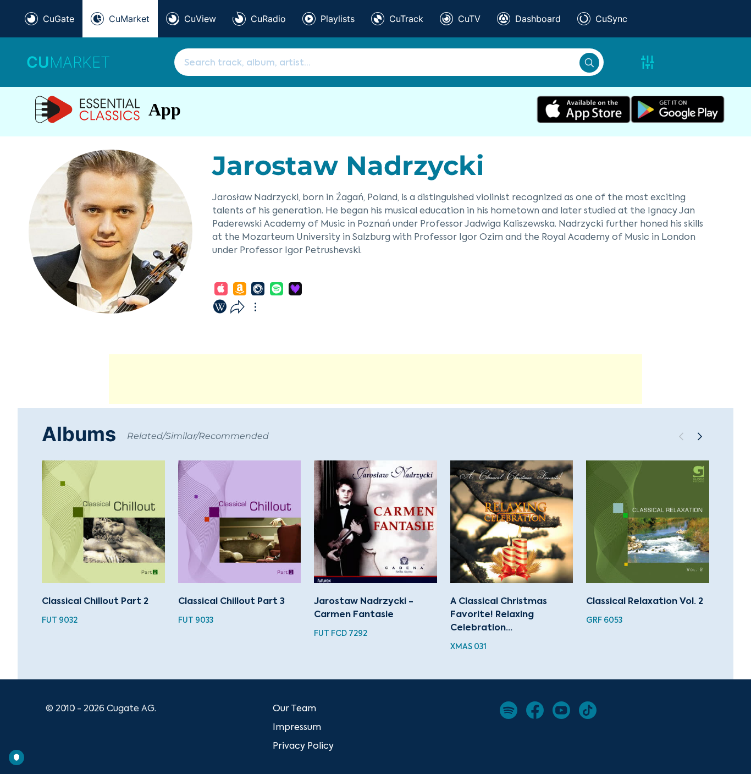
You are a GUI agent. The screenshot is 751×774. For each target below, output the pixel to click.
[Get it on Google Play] (678, 109)
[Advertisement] (375, 379)
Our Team (294, 707)
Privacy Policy (303, 745)
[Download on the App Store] (584, 109)
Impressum (297, 726)
